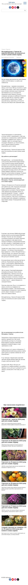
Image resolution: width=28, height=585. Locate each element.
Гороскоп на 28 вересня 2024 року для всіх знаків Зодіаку (14, 484)
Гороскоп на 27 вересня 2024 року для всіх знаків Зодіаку (14, 507)
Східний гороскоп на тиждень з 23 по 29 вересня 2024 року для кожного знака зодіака (14, 529)
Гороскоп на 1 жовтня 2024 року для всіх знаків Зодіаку (13, 420)
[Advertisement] (14, 30)
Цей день (12, 2)
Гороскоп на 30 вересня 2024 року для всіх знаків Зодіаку (14, 441)
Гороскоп (18, 57)
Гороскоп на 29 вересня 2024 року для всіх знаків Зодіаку (14, 463)
